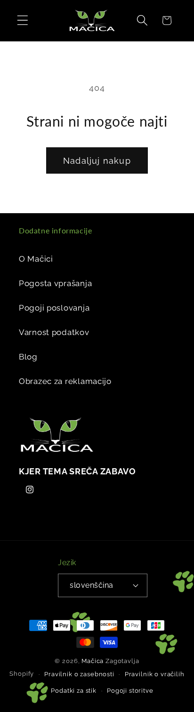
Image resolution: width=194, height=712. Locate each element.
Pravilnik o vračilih (155, 674)
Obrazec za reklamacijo (65, 381)
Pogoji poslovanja (54, 307)
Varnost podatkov (54, 332)
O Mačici (36, 259)
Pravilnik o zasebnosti (79, 674)
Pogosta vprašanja (55, 283)
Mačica (92, 660)
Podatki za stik (74, 690)
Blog (28, 356)
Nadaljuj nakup (97, 161)
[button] (22, 20)
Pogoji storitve (130, 690)
